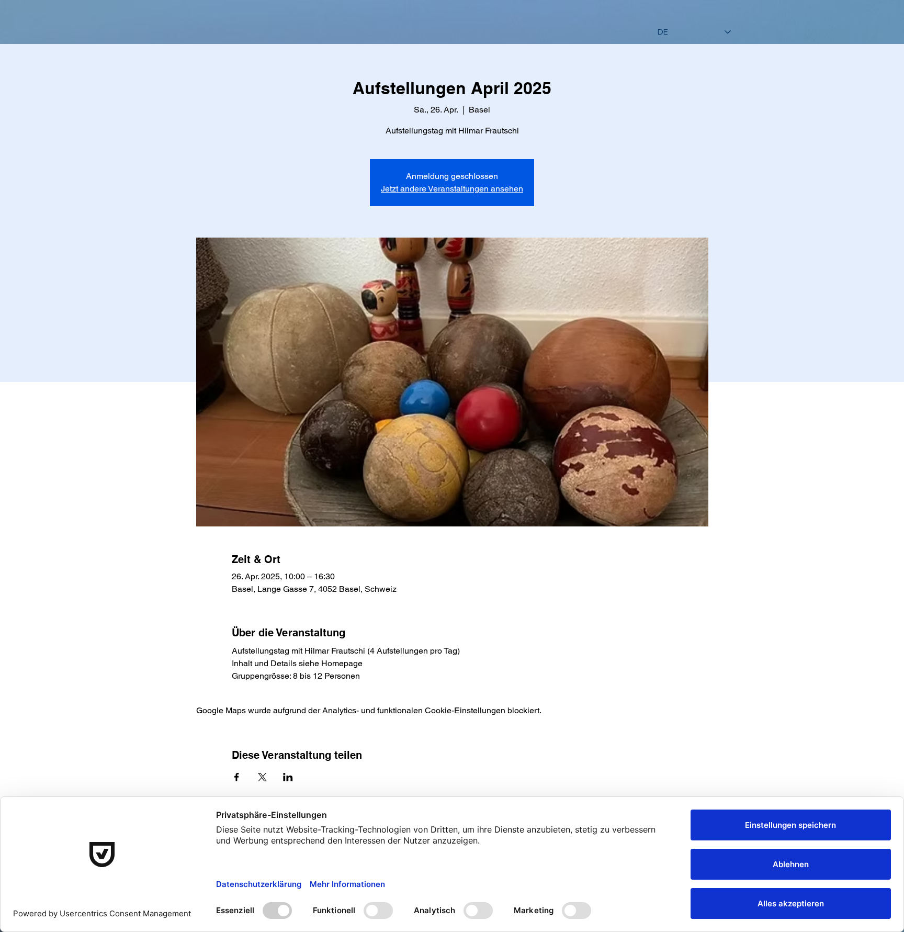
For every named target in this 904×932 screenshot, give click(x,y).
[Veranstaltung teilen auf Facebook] (237, 777)
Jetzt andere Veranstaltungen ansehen (452, 189)
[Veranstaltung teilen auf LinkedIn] (288, 777)
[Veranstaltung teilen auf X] (262, 777)
